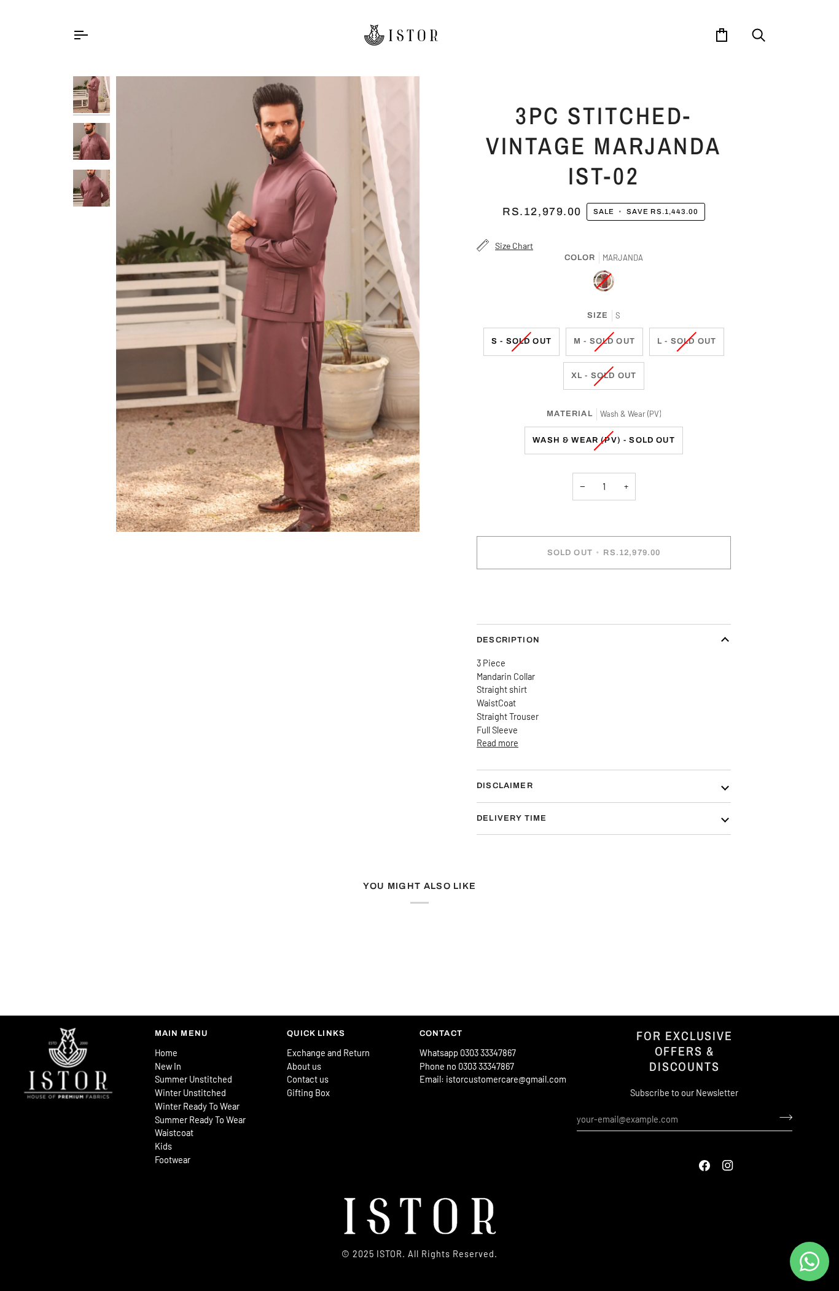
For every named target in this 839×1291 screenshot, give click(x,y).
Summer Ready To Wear (200, 1119)
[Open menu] (91, 35)
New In (168, 1066)
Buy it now (604, 595)
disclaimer (505, 785)
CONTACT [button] (440, 1033)
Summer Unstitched (193, 1078)
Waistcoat (174, 1132)
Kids (163, 1145)
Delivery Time (512, 818)
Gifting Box (308, 1092)
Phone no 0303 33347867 (466, 1066)
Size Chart (514, 245)
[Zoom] (267, 304)
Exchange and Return (328, 1052)
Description (508, 640)
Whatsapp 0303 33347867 (467, 1052)
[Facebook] (704, 1165)
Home (166, 1052)
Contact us (308, 1078)
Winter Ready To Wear (197, 1105)
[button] (82, 1031)
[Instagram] (727, 1165)
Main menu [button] (181, 1033)
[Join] (782, 1117)
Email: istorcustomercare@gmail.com (492, 1078)
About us (304, 1066)
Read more (497, 742)
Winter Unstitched (190, 1092)
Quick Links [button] (316, 1033)
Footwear (172, 1159)
